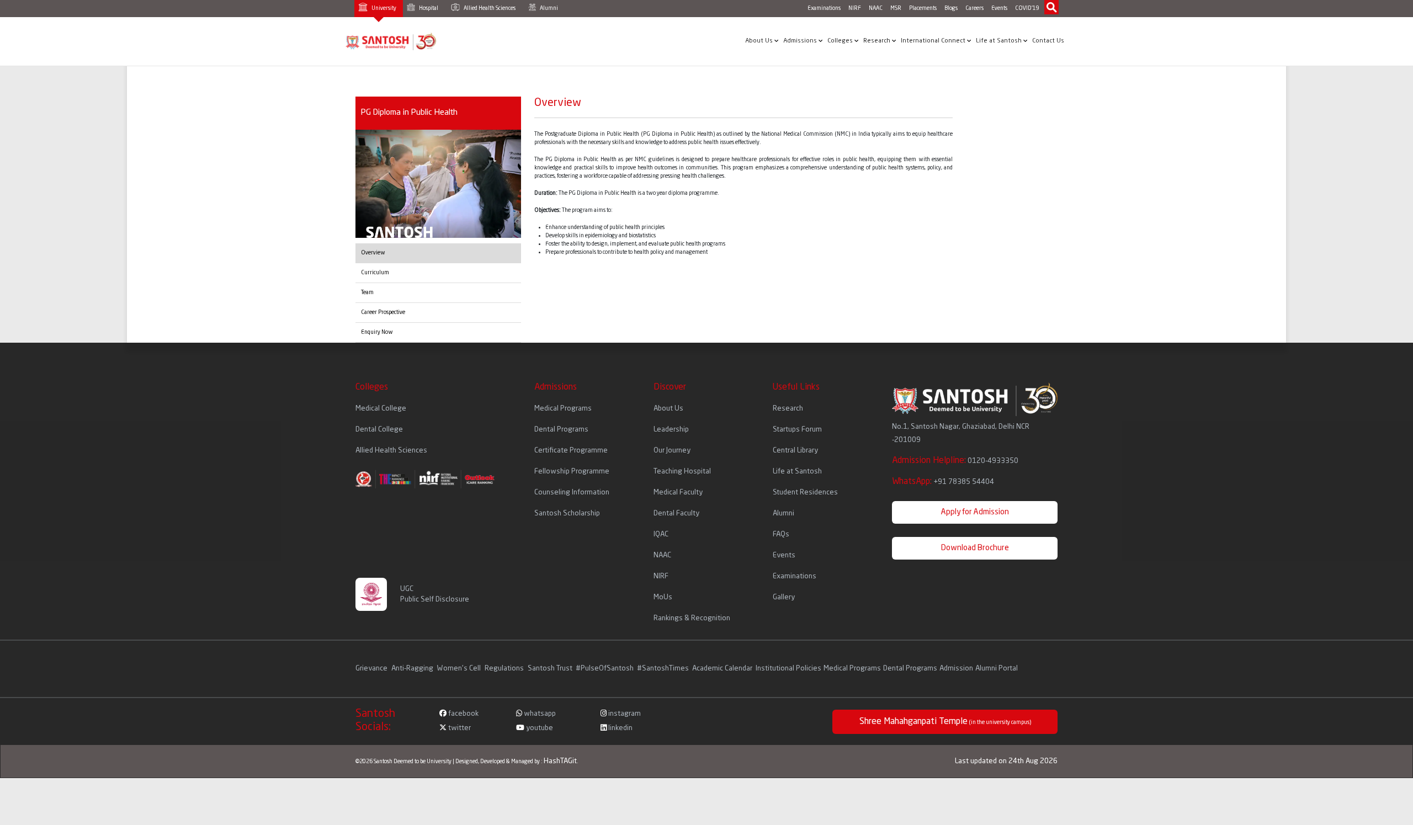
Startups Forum (797, 429)
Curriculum (375, 272)
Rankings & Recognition (692, 618)
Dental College (379, 429)
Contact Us (1048, 41)
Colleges (840, 41)
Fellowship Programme (571, 471)
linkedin (620, 728)
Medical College (380, 408)
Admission (956, 668)
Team (367, 292)
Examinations (824, 8)
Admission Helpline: (955, 460)
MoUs (663, 597)
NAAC (876, 8)
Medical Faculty (678, 492)
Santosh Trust (550, 668)
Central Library (795, 450)
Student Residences (805, 492)
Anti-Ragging (413, 668)
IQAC (661, 534)
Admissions (801, 41)
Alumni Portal (996, 668)
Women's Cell (459, 668)
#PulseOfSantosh (605, 668)
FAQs (781, 534)
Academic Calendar (722, 668)
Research (877, 41)
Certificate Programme (571, 450)
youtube (538, 728)
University (383, 8)
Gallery (784, 597)
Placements (923, 8)
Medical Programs (563, 408)
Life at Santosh (999, 41)
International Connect (934, 41)
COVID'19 (1027, 8)
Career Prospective (383, 312)
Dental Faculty (676, 513)
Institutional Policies (788, 668)
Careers (974, 8)
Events (999, 8)
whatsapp (539, 713)
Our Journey (672, 450)
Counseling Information (571, 492)
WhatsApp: (943, 481)
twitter (459, 728)
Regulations (505, 668)
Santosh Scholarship (567, 513)
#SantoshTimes (663, 668)
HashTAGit (560, 761)
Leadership (671, 429)
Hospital (428, 8)
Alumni (548, 8)
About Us (759, 41)
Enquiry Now (377, 332)
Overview (373, 253)
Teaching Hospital (682, 471)
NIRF (854, 8)
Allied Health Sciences (489, 8)
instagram (624, 713)
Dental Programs (561, 429)
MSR (895, 8)
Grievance (372, 668)
